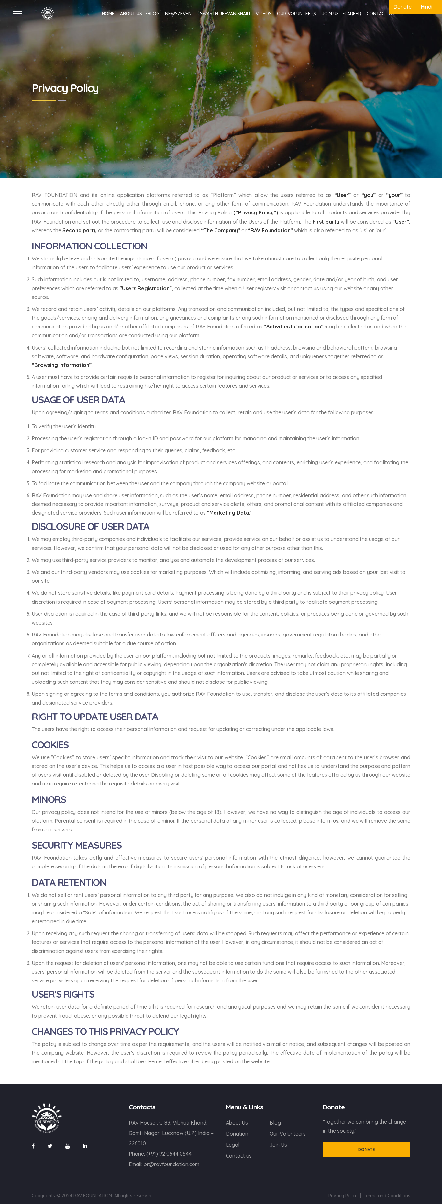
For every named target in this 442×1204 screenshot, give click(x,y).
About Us (237, 1122)
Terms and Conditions (387, 1195)
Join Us (278, 1144)
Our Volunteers (288, 1133)
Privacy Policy (343, 1195)
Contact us (239, 1155)
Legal (232, 1144)
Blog (275, 1122)
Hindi (426, 7)
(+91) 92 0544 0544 (169, 1154)
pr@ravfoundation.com (171, 1164)
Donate (402, 7)
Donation (237, 1133)
